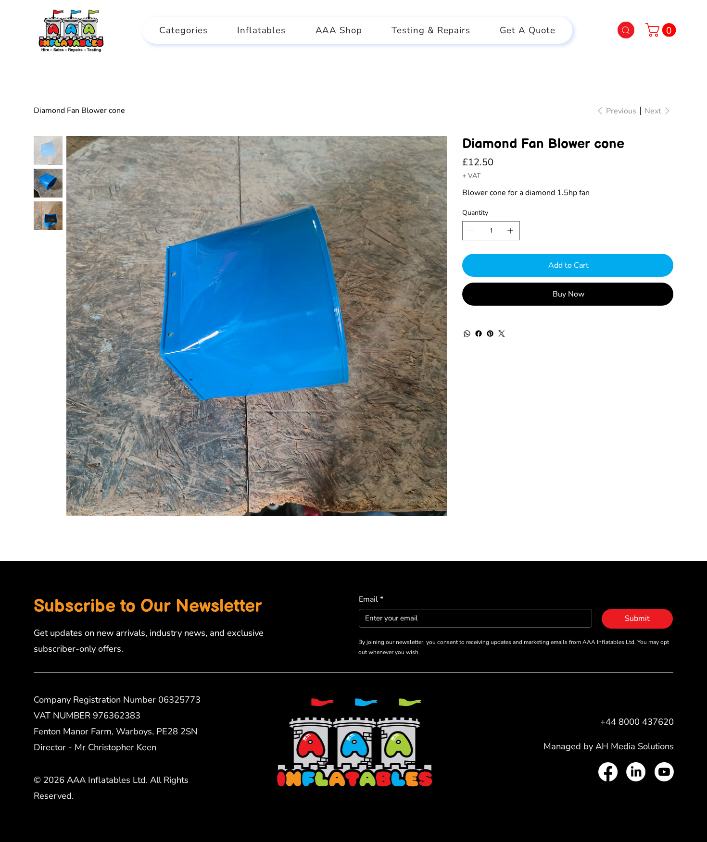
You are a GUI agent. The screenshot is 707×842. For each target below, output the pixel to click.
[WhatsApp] (467, 333)
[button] (662, 30)
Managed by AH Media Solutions (608, 746)
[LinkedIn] (635, 771)
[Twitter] (501, 333)
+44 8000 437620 (637, 722)
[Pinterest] (490, 333)
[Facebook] (478, 333)
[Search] (626, 30)
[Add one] (510, 230)
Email (371, 599)
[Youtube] (664, 771)
